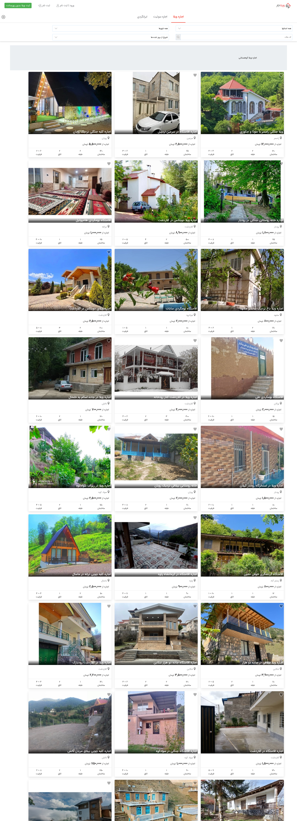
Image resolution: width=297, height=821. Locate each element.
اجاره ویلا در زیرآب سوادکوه (93, 485)
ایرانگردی (142, 17)
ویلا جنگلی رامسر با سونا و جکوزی (261, 131)
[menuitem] (65, 5)
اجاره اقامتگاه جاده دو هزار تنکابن (175, 662)
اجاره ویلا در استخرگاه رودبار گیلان (261, 485)
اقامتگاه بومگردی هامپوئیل (93, 220)
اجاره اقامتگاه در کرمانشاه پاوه (177, 574)
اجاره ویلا (178, 17)
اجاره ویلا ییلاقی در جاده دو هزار (262, 662)
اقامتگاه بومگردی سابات (181, 308)
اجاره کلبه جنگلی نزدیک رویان (92, 131)
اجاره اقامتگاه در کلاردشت (266, 751)
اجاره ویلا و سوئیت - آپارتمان (281, 5)
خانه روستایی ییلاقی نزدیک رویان (175, 485)
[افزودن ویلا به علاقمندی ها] (281, 75)
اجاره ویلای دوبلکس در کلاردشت (90, 308)
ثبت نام (46, 5)
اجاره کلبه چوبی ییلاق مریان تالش (89, 751)
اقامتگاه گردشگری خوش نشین (263, 574)
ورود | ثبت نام (66, 5)
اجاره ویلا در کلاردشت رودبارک (92, 662)
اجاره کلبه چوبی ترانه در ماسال (91, 574)
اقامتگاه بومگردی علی (269, 397)
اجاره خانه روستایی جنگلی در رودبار (260, 220)
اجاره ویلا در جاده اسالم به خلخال (90, 397)
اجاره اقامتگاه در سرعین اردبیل (177, 131)
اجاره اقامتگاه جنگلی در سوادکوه (176, 751)
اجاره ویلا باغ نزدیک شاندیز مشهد (261, 308)
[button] (178, 37)
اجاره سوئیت (160, 17)
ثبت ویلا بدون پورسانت (18, 5)
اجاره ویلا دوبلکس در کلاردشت (177, 220)
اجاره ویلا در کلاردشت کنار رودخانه (175, 397)
